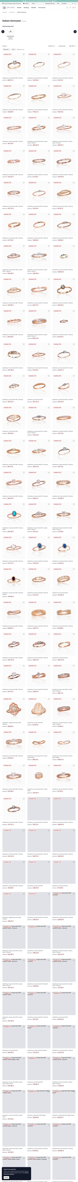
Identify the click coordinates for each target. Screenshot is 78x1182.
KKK (58, 3)
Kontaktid (64, 3)
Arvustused (41, 7)
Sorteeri (4, 46)
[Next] (75, 31)
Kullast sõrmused (21, 12)
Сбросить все (20, 49)
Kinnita (6, 1177)
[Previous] (2, 31)
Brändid (33, 7)
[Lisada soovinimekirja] (24, 54)
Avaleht (19, 7)
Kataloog (26, 7)
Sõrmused (12, 12)
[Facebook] (72, 3)
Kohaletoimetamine (50, 3)
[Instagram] (75, 3)
